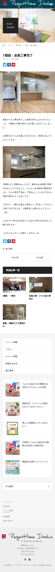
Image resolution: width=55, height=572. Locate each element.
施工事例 (15, 59)
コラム (8, 349)
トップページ (8, 502)
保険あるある (11, 363)
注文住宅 (6, 506)
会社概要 (6, 517)
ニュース (6, 512)
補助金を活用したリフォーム (35, 462)
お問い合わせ (8, 521)
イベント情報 (11, 342)
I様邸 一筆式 (9, 296)
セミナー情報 (11, 356)
